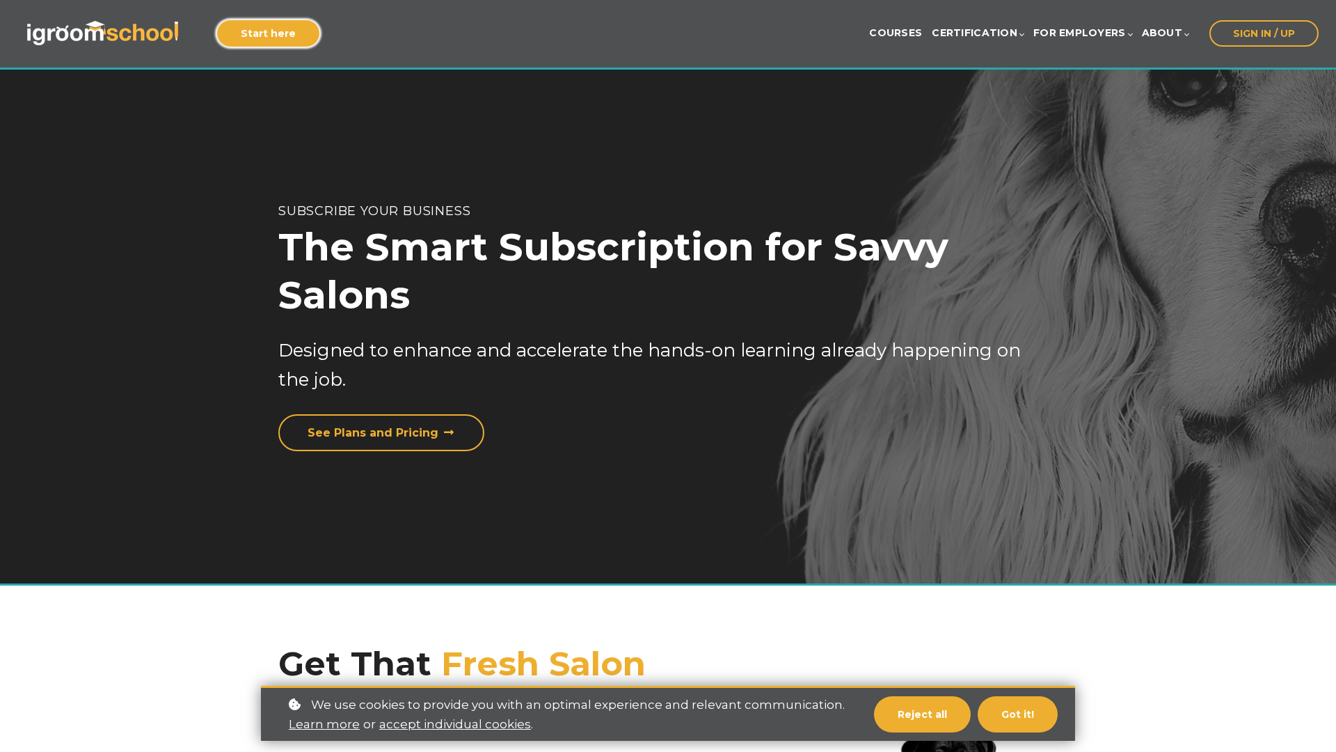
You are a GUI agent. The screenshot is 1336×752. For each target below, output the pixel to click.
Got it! (1017, 714)
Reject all (922, 714)
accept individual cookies (455, 724)
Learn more (324, 724)
